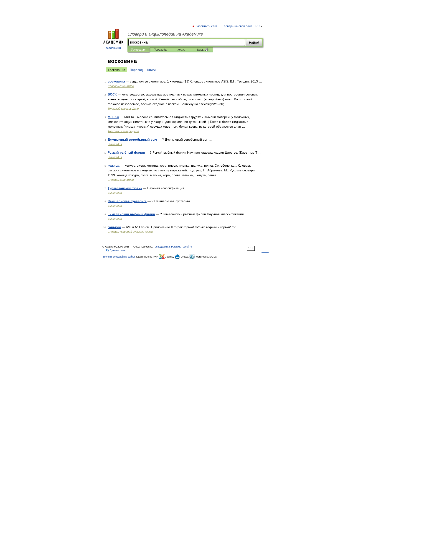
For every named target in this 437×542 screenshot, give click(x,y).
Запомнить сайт (206, 26)
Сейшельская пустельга (127, 201)
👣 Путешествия (115, 250)
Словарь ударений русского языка (130, 231)
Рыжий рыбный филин (126, 152)
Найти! (254, 42)
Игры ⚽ (202, 49)
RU (257, 26)
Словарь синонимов (121, 86)
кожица (113, 165)
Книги (181, 49)
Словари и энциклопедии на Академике (165, 34)
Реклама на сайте (181, 246)
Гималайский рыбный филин (131, 214)
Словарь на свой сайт (237, 26)
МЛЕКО (113, 117)
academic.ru (113, 48)
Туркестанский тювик (125, 188)
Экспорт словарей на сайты (118, 256)
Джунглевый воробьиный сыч (132, 139)
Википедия (115, 144)
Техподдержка (161, 246)
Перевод (136, 70)
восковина (116, 81)
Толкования (138, 49)
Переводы (160, 49)
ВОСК (112, 94)
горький (114, 227)
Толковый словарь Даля (123, 108)
